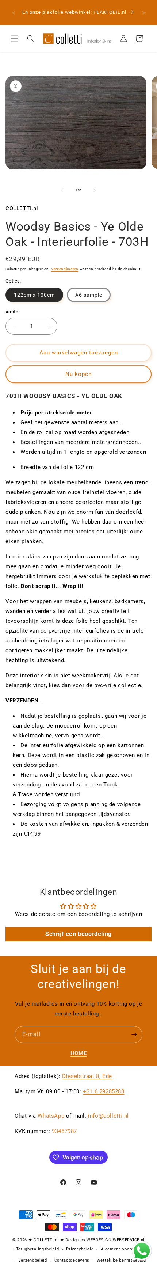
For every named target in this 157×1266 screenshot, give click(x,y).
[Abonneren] (134, 1034)
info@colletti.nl (108, 1116)
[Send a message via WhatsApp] (141, 1250)
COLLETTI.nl (46, 1240)
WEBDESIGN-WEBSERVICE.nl (116, 1240)
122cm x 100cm (34, 295)
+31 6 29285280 (103, 1091)
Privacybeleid (79, 1249)
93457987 (64, 1131)
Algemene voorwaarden (124, 1249)
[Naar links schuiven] (62, 190)
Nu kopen (78, 374)
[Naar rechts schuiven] (95, 190)
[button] (15, 39)
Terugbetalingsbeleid (37, 1249)
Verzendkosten (64, 269)
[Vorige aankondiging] (13, 13)
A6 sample (88, 295)
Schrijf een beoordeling (78, 933)
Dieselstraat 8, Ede (87, 1076)
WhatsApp (51, 1116)
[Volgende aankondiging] (143, 13)
